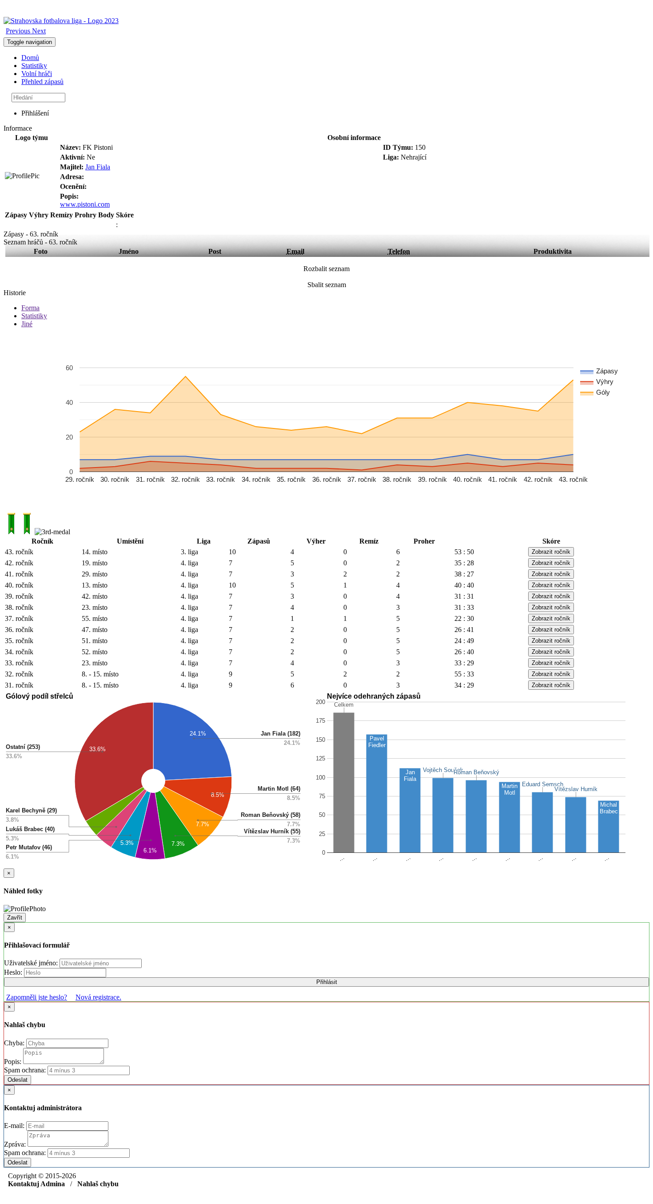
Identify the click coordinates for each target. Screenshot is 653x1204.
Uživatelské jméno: (32, 963)
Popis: (13, 1061)
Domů (30, 57)
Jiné (26, 324)
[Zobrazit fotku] (22, 176)
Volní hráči (36, 73)
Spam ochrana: (25, 1070)
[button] (19, 31)
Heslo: (14, 972)
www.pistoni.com (85, 204)
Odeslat (18, 1079)
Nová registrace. (98, 997)
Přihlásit (326, 982)
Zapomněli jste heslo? (36, 997)
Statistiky (34, 65)
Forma (30, 308)
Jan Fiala (97, 167)
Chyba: (15, 1043)
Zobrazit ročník (551, 551)
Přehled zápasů (42, 81)
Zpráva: (16, 1144)
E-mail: (15, 1125)
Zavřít (14, 917)
